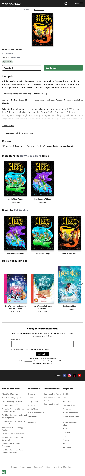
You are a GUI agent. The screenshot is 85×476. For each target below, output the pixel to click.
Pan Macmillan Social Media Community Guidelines (12, 451)
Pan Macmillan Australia (53, 394)
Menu (77, 4)
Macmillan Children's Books (71, 417)
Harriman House (69, 405)
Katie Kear (16, 57)
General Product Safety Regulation (10, 445)
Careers (30, 398)
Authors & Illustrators (15, 10)
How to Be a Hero (30, 155)
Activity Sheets (32, 409)
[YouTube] (79, 375)
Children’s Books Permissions (13, 434)
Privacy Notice (25, 467)
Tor (64, 444)
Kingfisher (67, 401)
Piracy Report (32, 401)
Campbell (66, 398)
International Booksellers (32, 417)
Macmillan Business (70, 413)
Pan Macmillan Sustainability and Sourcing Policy (14, 416)
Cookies (14, 467)
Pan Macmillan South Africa (52, 399)
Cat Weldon (27, 10)
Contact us (31, 394)
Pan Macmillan (11, 388)
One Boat (66, 432)
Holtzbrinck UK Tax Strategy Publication (12, 428)
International (52, 388)
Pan (64, 436)
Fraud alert (31, 423)
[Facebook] (64, 375)
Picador (66, 440)
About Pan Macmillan (10, 394)
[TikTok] (74, 375)
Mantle (65, 429)
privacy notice (28, 361)
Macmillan (67, 409)
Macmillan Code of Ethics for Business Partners (13, 410)
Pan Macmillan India (52, 404)
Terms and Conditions (42, 467)
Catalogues (31, 405)
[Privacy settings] (4, 472)
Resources (33, 388)
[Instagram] (69, 375)
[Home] (11, 3)
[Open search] (66, 3)
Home (4, 10)
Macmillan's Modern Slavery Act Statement (14, 422)
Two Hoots (67, 447)
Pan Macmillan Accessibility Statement (12, 438)
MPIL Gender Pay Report (11, 398)
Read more (9, 125)
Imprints (68, 388)
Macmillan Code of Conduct (12, 405)
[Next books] (82, 283)
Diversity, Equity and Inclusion (13, 401)
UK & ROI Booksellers (35, 413)
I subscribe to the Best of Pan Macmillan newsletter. (31, 349)
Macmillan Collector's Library (71, 424)
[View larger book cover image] (42, 29)
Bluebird (66, 394)
